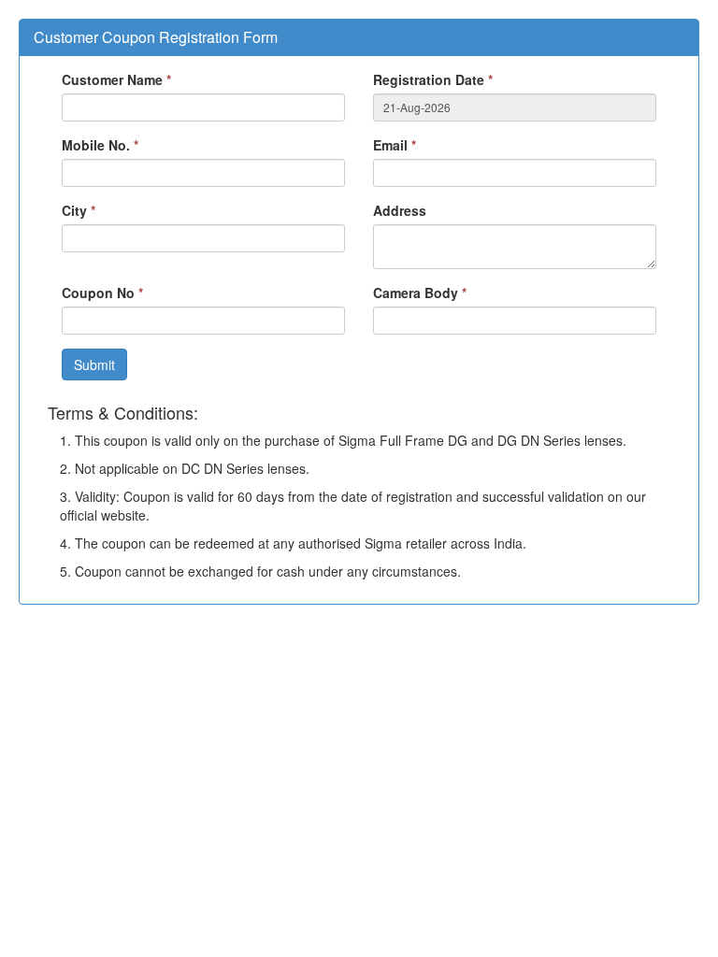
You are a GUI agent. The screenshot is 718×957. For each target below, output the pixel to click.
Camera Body (420, 292)
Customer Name (116, 79)
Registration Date (433, 79)
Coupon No (102, 292)
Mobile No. (100, 145)
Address (399, 210)
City (78, 210)
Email (394, 145)
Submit (94, 364)
